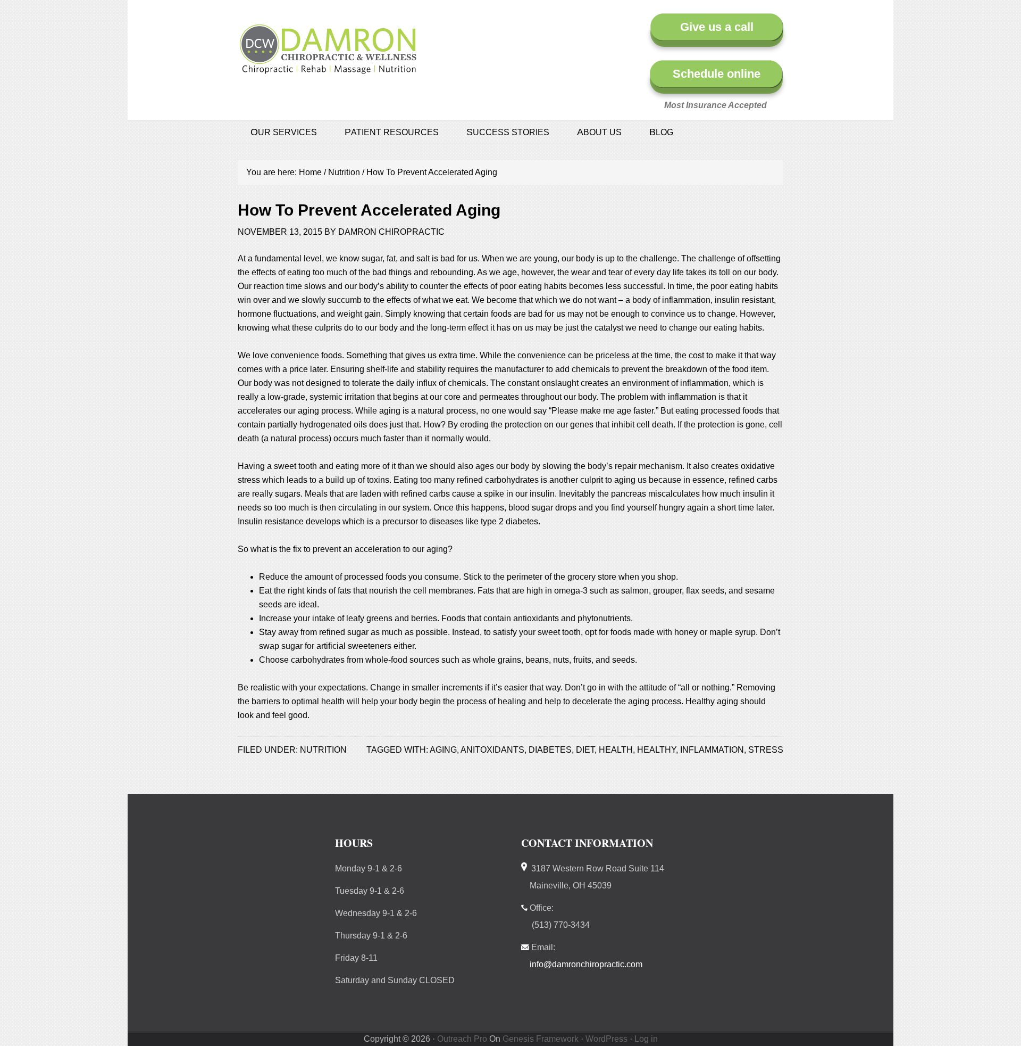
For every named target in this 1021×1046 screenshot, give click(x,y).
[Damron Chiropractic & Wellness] (328, 68)
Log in (646, 1038)
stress (765, 749)
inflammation (712, 749)
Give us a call (717, 27)
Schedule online (716, 73)
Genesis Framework (541, 1038)
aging (443, 749)
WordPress (606, 1038)
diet (585, 749)
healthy (656, 749)
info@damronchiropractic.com (586, 964)
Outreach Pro (462, 1038)
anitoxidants (492, 749)
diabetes (550, 749)
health (616, 749)
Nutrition (323, 749)
